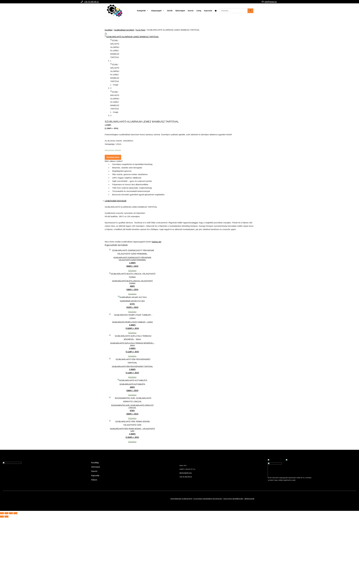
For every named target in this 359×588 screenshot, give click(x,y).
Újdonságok (180, 11)
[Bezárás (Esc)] (15, 513)
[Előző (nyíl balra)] (2, 517)
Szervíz (191, 11)
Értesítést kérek (113, 157)
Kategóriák (141, 11)
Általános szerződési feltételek (208, 498)
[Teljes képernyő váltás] (6, 513)
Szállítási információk (233, 498)
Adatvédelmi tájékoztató (181, 498)
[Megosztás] (11, 513)
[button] (106, 33)
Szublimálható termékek (124, 30)
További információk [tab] (118, 201)
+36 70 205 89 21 (91, 2)
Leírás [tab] (107, 201)
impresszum (249, 498)
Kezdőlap (108, 30)
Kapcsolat (208, 11)
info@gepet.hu (271, 2)
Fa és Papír (140, 30)
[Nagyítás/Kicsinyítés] (2, 513)
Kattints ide (156, 242)
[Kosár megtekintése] (215, 10)
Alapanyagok (156, 11)
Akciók (169, 11)
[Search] (250, 10)
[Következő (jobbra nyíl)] (6, 517)
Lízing (198, 11)
